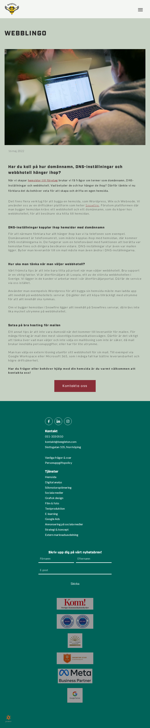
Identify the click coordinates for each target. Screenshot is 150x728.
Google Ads (52, 519)
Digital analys (53, 482)
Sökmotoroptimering (58, 487)
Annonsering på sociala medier (64, 524)
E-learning (51, 513)
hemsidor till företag (43, 180)
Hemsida (50, 477)
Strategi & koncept (57, 529)
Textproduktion (55, 508)
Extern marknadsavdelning (61, 534)
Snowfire (92, 205)
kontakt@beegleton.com (60, 441)
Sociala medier (54, 492)
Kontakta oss (75, 386)
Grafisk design (54, 498)
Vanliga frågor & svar (58, 457)
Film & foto (52, 503)
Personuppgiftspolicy (58, 462)
